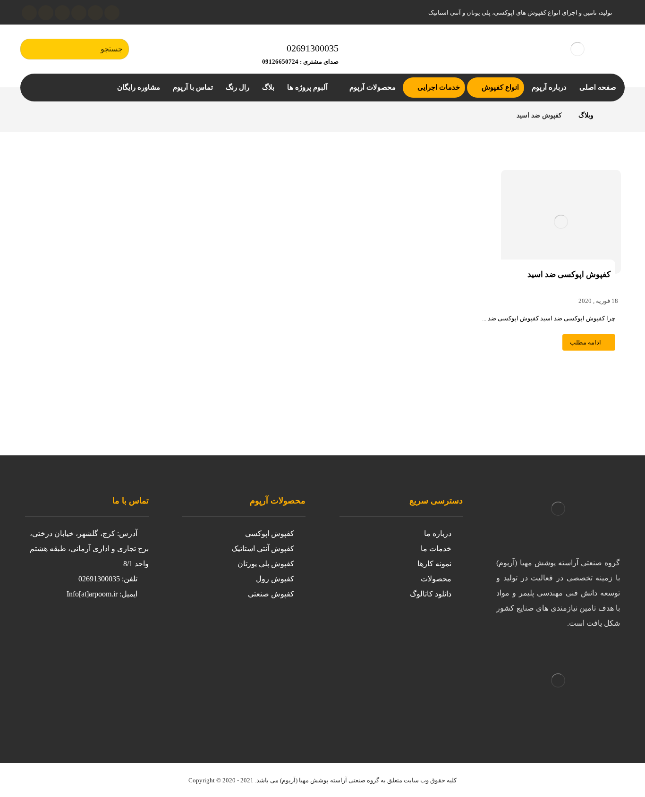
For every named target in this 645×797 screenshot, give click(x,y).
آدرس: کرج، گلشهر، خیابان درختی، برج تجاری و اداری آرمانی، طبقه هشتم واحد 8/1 (89, 548)
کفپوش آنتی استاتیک (262, 549)
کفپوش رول (275, 579)
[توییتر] (110, 630)
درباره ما (437, 533)
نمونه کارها (434, 564)
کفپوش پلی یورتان (266, 564)
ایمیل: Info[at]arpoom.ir (102, 594)
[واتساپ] (29, 12)
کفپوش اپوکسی (269, 533)
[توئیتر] (111, 12)
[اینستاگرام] (95, 12)
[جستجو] (32, 49)
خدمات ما (436, 549)
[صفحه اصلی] (612, 115)
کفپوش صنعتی (271, 594)
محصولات (436, 579)
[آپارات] (62, 12)
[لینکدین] (78, 12)
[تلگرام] (45, 12)
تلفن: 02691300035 (107, 579)
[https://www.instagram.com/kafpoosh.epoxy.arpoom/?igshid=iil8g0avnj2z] (128, 630)
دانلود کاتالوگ (430, 594)
